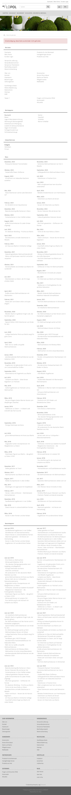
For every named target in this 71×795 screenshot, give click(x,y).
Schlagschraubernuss (11, 130)
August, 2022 (9, 221)
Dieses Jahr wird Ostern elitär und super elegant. (18, 302)
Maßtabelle (40, 81)
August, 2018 (41, 423)
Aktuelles (40, 102)
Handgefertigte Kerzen (44, 54)
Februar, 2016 (41, 513)
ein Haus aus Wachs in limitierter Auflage (18, 246)
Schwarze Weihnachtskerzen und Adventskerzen (48, 393)
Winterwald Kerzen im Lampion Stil (49, 454)
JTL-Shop (38, 792)
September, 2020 (10, 320)
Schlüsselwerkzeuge (11, 132)
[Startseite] (4, 35)
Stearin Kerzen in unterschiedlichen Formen (19, 507)
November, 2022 (42, 209)
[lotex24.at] (9, 6)
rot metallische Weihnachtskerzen (48, 307)
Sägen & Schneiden (11, 128)
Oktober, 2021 (9, 264)
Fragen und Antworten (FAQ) (46, 98)
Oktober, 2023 (9, 170)
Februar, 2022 (9, 244)
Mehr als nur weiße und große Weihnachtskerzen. (14, 345)
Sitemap (7, 92)
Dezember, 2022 (10, 209)
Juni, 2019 (40, 377)
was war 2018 (9, 558)
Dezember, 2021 (10, 252)
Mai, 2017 (8, 484)
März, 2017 (40, 484)
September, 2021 (42, 264)
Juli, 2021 (8, 277)
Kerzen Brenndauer (43, 75)
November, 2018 (42, 412)
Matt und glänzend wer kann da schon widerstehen (49, 185)
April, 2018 (40, 441)
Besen (6, 117)
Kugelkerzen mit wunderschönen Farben (50, 515)
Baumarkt (20, 13)
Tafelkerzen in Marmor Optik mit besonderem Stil (51, 389)
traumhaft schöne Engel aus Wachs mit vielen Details (49, 247)
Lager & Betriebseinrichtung (13, 119)
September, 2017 (42, 472)
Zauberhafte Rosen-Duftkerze (14, 172)
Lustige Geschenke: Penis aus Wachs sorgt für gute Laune (19, 335)
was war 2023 (41, 666)
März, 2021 (40, 291)
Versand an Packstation (12, 65)
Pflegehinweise (41, 79)
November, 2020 (10, 311)
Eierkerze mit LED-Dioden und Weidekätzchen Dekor (47, 401)
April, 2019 (40, 385)
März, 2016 (8, 513)
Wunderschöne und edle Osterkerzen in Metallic (17, 238)
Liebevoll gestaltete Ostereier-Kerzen (49, 217)
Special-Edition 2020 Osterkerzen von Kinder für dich (19, 323)
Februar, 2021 (9, 299)
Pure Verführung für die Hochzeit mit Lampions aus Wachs (49, 461)
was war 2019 (41, 558)
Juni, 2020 (8, 332)
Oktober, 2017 (9, 472)
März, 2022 (40, 235)
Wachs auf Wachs (42, 77)
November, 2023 (42, 162)
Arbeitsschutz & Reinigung (13, 123)
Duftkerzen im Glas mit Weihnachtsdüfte (50, 267)
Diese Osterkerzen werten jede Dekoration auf (18, 194)
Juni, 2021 (40, 277)
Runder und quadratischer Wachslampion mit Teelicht (51, 358)
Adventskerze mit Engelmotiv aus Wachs (18, 373)
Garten (5, 13)
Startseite (50, 2)
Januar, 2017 (41, 491)
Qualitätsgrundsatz (11, 85)
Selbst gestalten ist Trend (13, 468)
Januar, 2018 (41, 458)
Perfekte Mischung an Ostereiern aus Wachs (52, 493)
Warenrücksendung (11, 69)
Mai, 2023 (8, 190)
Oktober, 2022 (9, 215)
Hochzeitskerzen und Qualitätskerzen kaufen (52, 468)
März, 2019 (8, 398)
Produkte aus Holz (42, 56)
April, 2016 (40, 505)
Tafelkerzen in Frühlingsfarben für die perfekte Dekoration (49, 286)
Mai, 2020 (40, 332)
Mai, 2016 (8, 505)
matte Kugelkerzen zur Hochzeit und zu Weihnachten (17, 389)
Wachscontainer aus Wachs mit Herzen (17, 474)
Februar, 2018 (41, 452)
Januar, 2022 (41, 244)
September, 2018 (10, 423)
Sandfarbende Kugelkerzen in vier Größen (18, 501)
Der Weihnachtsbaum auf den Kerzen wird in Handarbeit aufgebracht (51, 315)
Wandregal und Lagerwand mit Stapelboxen (19, 487)
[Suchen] (48, 7)
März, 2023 (40, 196)
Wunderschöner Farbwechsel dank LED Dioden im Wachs (49, 366)
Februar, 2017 (9, 491)
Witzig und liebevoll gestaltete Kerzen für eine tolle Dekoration (50, 255)
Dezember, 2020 (42, 305)
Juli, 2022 (40, 221)
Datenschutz (8, 90)
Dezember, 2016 (10, 499)
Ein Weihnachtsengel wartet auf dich (49, 322)
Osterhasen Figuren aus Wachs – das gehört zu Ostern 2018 (19, 455)
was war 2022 (9, 666)
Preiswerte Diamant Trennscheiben (16, 164)
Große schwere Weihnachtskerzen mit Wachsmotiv (17, 294)
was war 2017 (41, 528)
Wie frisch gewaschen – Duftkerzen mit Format (49, 224)
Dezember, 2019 (42, 355)
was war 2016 (9, 528)
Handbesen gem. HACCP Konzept (48, 334)
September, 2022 (42, 215)
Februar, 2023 (9, 203)
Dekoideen (8, 147)
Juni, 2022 (8, 229)
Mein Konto (57, 2)
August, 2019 (41, 371)
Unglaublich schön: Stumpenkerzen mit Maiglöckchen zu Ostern (17, 445)
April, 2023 (40, 190)
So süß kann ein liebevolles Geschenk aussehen (17, 179)
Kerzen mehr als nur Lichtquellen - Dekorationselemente (48, 436)
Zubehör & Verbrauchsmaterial (14, 126)
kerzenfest (40, 761)
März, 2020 (40, 342)
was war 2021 (41, 613)
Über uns (7, 73)
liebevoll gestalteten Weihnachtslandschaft (18, 254)
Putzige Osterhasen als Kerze (14, 425)
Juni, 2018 (40, 433)
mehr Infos (40, 777)
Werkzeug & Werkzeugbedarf (14, 121)
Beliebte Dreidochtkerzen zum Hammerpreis (51, 193)
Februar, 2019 (41, 398)
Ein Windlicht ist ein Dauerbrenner (16, 205)
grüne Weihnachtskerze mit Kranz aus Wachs (19, 435)
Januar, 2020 (9, 355)
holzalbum (39, 758)
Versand (43, 785)
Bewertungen (9, 79)
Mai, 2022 (40, 229)
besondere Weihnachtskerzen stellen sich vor (52, 481)
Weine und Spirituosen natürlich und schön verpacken (19, 257)
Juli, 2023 (40, 176)
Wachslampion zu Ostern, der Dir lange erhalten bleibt (17, 280)
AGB (6, 94)
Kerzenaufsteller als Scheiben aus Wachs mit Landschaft (19, 268)
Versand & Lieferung (11, 60)
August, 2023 (9, 176)
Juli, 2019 (8, 377)
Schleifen (28, 13)
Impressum (8, 77)
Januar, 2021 (41, 299)
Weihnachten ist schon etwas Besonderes (51, 351)
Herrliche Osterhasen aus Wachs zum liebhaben (49, 259)
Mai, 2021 (40, 283)
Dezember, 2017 (10, 466)
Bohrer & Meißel (39, 13)
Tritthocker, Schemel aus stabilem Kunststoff (52, 444)
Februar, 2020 (41, 348)
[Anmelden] (59, 6)
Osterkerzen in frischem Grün (47, 178)
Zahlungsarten (9, 81)
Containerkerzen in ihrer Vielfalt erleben (18, 217)
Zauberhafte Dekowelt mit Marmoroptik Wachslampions (50, 380)
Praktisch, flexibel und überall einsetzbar (50, 495)
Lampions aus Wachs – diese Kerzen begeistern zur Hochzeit (16, 380)
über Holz (39, 774)
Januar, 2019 (9, 406)
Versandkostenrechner (12, 63)
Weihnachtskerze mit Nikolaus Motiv (49, 344)
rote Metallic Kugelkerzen (46, 373)
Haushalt (12, 13)
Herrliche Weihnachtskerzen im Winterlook (51, 301)
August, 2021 (41, 270)
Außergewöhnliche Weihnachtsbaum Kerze (51, 172)
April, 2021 (8, 291)
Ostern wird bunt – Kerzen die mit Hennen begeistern (51, 238)
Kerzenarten (41, 73)
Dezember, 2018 (42, 406)
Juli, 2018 (8, 433)
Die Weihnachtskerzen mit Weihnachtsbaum (52, 474)
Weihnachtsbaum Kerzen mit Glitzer (49, 328)
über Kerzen (40, 772)
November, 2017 (42, 466)
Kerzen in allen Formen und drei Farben (17, 515)
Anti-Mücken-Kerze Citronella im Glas (50, 487)
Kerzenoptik (40, 100)
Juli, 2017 (40, 478)
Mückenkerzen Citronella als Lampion (49, 273)
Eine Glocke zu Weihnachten (47, 408)
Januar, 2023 (41, 203)
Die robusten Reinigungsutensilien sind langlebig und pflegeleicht (50, 418)
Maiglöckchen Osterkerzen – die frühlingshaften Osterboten (47, 447)
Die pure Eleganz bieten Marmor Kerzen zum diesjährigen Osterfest (19, 401)
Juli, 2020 (40, 326)
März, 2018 (8, 452)
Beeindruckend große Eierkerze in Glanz (17, 211)
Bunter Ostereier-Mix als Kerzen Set (49, 211)
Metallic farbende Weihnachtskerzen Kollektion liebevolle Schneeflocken (49, 294)
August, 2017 (9, 478)
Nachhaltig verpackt (11, 67)
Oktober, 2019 (41, 363)
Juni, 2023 (40, 182)
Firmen (7, 149)
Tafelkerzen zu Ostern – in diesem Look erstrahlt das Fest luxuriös (17, 409)
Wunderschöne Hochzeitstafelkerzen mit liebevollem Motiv (50, 337)
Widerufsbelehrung (11, 88)
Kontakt (7, 75)
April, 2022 (8, 235)
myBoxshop (40, 763)
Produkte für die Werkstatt (45, 52)
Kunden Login (64, 2)
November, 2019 (10, 363)
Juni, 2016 (40, 499)
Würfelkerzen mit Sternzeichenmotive (50, 501)
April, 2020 (8, 342)
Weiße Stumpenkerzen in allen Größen (17, 481)
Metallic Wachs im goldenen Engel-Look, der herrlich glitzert (19, 315)
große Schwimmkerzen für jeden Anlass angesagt (17, 224)
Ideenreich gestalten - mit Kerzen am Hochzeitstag (49, 508)
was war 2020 (9, 613)
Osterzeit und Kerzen (44, 425)
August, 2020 (41, 320)
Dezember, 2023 (10, 162)
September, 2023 (42, 170)
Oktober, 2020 (41, 311)
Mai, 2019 (8, 385)
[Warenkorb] (65, 6)
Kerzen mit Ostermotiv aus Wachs (48, 205)
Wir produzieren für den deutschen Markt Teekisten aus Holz (50, 428)
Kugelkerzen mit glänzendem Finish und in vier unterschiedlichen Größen (18, 366)
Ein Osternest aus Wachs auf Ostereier (50, 279)
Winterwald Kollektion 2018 (46, 414)
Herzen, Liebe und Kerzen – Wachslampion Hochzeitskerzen (18, 494)
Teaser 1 (7, 98)
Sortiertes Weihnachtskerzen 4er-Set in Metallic (50, 165)
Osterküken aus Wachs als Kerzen (48, 199)
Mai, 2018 (8, 441)
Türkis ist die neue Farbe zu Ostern (48, 231)
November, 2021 (42, 252)
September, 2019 (10, 371)
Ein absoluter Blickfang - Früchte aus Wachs (19, 231)
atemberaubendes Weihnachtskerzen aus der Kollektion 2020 (19, 358)
